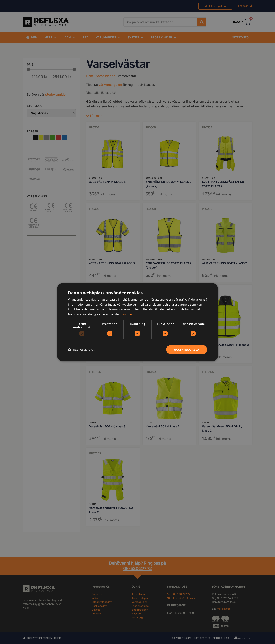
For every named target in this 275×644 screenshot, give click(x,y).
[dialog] (137, 322)
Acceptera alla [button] (186, 349)
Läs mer (126, 314)
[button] (81, 349)
